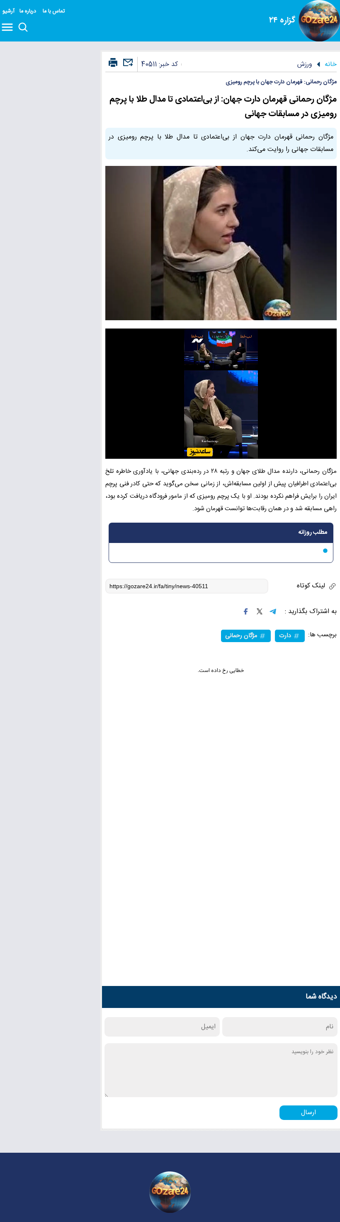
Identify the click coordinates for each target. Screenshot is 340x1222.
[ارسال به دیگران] (127, 66)
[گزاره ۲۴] (319, 20)
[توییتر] (259, 611)
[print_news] (113, 63)
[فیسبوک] (246, 611)
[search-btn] (23, 28)
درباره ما (28, 11)
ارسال (308, 1112)
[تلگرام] (273, 611)
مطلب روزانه (313, 533)
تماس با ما (54, 11)
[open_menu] (9, 28)
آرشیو (8, 11)
